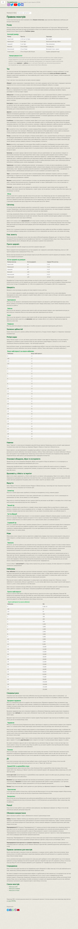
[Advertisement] (36, 920)
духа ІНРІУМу (12, 901)
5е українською (12, 2)
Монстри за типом (14, 890)
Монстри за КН (13, 887)
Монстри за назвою (14, 888)
